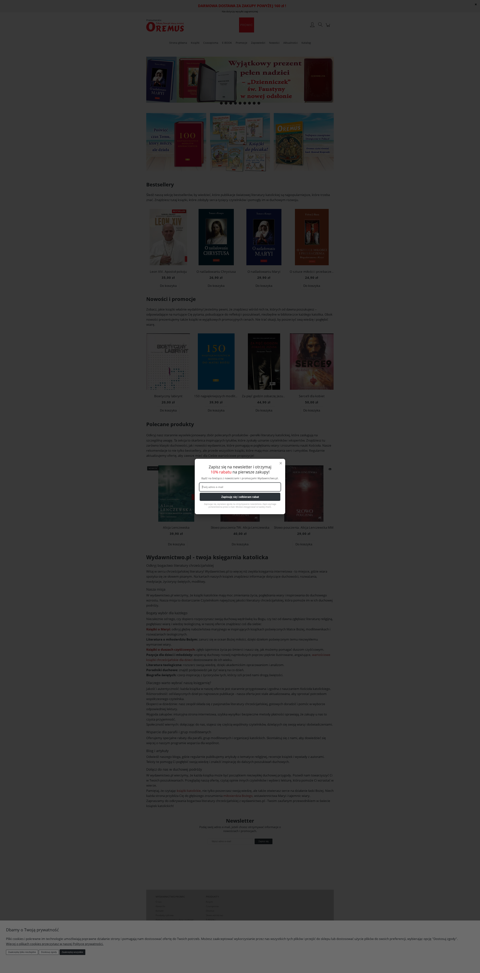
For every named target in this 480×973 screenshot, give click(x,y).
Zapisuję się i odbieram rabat (240, 496)
